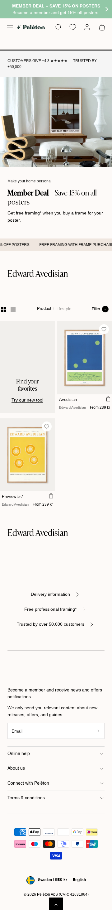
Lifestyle (63, 308)
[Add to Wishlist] (104, 329)
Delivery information (50, 594)
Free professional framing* (50, 609)
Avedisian (68, 399)
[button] (9, 27)
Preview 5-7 (12, 496)
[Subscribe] (99, 731)
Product (44, 309)
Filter (96, 309)
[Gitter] (3, 309)
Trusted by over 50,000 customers (50, 624)
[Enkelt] (13, 309)
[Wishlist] (73, 27)
